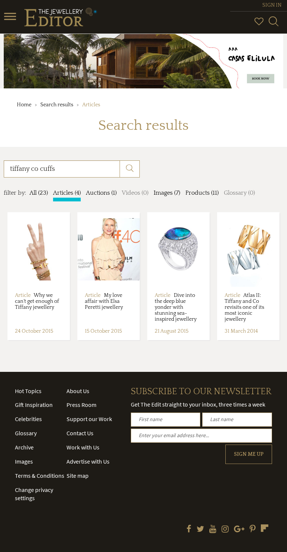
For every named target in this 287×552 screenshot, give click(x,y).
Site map (78, 475)
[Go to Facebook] (188, 530)
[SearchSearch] (273, 25)
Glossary (26, 433)
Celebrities (28, 419)
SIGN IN (271, 5)
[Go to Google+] (239, 530)
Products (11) (202, 192)
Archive (24, 447)
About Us (78, 391)
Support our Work (89, 419)
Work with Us (83, 447)
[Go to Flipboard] (264, 528)
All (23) (39, 192)
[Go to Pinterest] (253, 530)
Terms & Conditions (39, 475)
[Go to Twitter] (200, 530)
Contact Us (80, 433)
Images (24, 461)
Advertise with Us (88, 461)
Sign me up (248, 454)
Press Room (81, 404)
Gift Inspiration (34, 404)
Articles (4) (67, 192)
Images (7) (167, 192)
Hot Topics (28, 391)
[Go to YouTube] (212, 530)
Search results (56, 105)
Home (24, 105)
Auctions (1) (101, 192)
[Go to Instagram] (225, 530)
